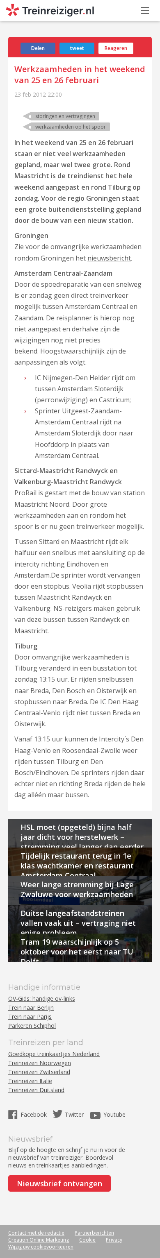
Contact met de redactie (36, 1232)
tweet (77, 48)
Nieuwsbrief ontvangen (59, 1183)
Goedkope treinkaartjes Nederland (54, 1054)
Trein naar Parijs (30, 1016)
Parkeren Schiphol (32, 1025)
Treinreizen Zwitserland (39, 1072)
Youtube (114, 1114)
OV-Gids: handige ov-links (41, 998)
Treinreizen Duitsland (36, 1090)
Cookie (87, 1239)
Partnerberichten (94, 1232)
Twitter (74, 1114)
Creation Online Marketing (38, 1239)
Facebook (34, 1114)
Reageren (116, 48)
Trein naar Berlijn (31, 1007)
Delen (38, 48)
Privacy (114, 1239)
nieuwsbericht (109, 258)
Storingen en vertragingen (65, 116)
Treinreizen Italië (30, 1081)
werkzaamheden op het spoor (70, 126)
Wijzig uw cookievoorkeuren (40, 1246)
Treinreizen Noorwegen (39, 1063)
